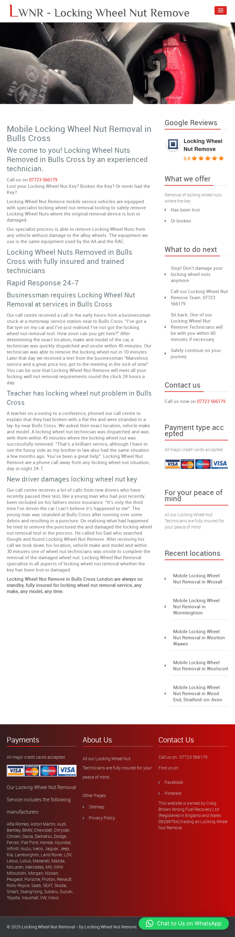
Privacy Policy (102, 818)
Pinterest (173, 793)
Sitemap (96, 807)
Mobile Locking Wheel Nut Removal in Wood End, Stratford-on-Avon (197, 693)
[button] (184, 923)
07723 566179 (43, 179)
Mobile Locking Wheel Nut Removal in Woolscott (200, 665)
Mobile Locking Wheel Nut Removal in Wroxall (197, 578)
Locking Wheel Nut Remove (203, 145)
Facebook (174, 782)
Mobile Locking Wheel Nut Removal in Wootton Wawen (199, 637)
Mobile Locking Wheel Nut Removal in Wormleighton (196, 606)
